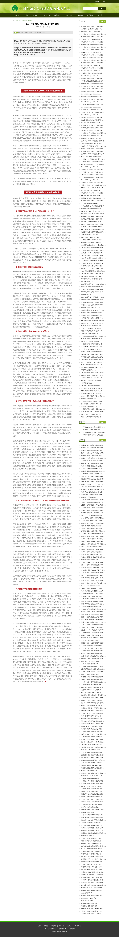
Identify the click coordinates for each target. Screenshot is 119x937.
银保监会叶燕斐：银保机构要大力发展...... (93, 611)
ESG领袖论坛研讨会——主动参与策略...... (93, 284)
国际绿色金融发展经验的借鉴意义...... (92, 843)
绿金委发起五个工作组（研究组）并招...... (93, 268)
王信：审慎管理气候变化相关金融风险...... (93, 578)
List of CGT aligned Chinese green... (91, 122)
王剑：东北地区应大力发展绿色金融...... (92, 721)
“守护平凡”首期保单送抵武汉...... (90, 333)
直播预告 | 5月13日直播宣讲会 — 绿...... (92, 39)
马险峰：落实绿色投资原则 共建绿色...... (93, 552)
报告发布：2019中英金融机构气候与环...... (93, 630)
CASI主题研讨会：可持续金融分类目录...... (93, 206)
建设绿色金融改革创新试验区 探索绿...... (93, 760)
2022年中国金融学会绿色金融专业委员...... (93, 255)
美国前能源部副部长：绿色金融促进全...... (93, 651)
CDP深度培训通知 (86, 383)
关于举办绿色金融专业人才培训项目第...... (93, 177)
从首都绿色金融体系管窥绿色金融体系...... (93, 773)
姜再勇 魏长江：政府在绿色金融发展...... (93, 726)
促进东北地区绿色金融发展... (89, 770)
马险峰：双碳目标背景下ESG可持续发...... (93, 539)
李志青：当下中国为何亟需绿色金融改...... (93, 682)
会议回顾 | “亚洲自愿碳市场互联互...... (92, 138)
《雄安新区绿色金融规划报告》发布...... (92, 789)
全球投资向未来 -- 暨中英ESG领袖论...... (93, 240)
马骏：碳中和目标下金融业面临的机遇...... (93, 601)
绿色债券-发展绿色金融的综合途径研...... (93, 388)
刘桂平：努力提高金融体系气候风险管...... (93, 505)
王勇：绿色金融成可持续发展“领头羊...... (93, 684)
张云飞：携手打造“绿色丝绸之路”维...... (92, 848)
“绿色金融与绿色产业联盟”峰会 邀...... (92, 417)
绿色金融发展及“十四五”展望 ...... (91, 559)
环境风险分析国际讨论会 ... (89, 370)
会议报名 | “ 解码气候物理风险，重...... (92, 221)
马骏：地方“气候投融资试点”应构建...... (92, 492)
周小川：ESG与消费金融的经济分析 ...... (93, 515)
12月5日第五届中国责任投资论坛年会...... (93, 359)
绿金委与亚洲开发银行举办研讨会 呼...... (93, 312)
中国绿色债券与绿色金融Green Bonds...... (93, 401)
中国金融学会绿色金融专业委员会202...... (93, 96)
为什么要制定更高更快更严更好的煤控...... (93, 809)
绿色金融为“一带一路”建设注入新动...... (92, 776)
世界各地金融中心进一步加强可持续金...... (93, 266)
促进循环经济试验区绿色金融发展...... (92, 690)
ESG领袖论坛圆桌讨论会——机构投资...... (93, 245)
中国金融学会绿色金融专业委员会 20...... (93, 409)
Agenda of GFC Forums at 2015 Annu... (92, 414)
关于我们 (101, 15)
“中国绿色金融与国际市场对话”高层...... (92, 391)
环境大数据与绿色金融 (87, 812)
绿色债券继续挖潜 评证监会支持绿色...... (93, 869)
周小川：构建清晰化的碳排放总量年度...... (93, 575)
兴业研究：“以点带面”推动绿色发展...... (92, 872)
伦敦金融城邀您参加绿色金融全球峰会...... (93, 302)
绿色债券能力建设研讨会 (88, 398)
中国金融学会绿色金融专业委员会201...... (95, 432)
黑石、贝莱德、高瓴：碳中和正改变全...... (93, 583)
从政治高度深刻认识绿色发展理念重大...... (93, 851)
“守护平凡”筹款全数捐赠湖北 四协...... (92, 325)
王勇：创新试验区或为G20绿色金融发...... (93, 815)
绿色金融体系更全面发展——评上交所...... (93, 695)
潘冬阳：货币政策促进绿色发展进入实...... (93, 679)
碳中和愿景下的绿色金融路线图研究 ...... (93, 526)
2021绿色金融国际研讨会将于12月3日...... (93, 273)
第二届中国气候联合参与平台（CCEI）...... (93, 146)
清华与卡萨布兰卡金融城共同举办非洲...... (93, 352)
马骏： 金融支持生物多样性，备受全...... (93, 520)
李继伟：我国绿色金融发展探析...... (91, 674)
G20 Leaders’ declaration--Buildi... (90, 661)
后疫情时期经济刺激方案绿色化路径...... (92, 315)
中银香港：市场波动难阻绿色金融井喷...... (93, 880)
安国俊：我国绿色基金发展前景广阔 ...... (93, 796)
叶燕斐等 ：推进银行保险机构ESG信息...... (93, 489)
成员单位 (90, 15)
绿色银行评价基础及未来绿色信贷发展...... (93, 677)
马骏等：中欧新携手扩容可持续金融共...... (93, 458)
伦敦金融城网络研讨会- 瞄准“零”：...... (92, 310)
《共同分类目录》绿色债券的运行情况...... (93, 89)
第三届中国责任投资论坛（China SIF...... (92, 406)
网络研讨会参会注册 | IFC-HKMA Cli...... (93, 307)
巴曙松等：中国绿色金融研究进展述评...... (93, 687)
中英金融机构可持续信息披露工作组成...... (93, 250)
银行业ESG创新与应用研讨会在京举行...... (93, 232)
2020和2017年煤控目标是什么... (90, 807)
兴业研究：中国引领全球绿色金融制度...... (93, 755)
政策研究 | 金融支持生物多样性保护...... (92, 487)
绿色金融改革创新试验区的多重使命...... (92, 825)
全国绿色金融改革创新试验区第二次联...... (93, 336)
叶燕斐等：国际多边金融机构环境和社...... (93, 658)
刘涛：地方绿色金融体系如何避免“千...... (93, 710)
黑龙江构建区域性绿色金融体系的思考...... (93, 817)
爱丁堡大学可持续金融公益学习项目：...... (93, 219)
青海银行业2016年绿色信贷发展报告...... (92, 861)
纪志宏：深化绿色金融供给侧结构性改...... (93, 653)
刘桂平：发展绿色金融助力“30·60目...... (92, 588)
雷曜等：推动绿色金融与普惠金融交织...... (93, 510)
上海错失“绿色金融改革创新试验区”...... (92, 822)
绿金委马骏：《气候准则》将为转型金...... (93, 447)
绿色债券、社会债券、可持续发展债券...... (93, 820)
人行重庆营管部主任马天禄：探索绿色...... (93, 632)
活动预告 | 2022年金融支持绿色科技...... (92, 253)
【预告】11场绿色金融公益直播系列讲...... (93, 318)
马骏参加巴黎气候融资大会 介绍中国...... (93, 729)
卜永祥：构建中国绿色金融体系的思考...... (93, 799)
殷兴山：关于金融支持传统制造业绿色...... (93, 742)
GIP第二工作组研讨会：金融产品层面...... (93, 187)
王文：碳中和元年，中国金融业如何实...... (93, 567)
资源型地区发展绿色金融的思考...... (91, 778)
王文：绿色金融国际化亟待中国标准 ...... (93, 752)
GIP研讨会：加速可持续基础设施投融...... (93, 211)
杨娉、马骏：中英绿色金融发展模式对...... (93, 734)
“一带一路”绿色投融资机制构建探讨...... (92, 744)
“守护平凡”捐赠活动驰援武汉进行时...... (92, 338)
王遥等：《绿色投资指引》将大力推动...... (93, 671)
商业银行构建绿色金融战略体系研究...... (92, 890)
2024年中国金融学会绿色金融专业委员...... (93, 174)
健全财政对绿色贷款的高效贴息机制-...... (93, 895)
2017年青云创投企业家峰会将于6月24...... (93, 375)
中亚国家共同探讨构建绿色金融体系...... (92, 344)
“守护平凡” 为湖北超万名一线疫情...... (92, 328)
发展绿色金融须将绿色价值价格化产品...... (93, 828)
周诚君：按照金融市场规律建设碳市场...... (93, 549)
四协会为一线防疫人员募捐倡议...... (91, 341)
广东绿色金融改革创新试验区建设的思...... (93, 783)
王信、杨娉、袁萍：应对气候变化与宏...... (93, 619)
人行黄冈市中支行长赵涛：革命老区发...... (93, 731)
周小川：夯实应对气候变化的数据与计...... (93, 565)
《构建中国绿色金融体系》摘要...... (91, 911)
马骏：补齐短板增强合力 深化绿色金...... (93, 466)
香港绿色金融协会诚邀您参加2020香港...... (93, 305)
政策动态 (57, 15)
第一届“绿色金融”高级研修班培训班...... (92, 404)
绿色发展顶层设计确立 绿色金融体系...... (93, 867)
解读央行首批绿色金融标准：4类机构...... (93, 531)
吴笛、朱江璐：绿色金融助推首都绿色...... (93, 656)
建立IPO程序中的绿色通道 (89, 898)
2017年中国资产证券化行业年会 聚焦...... (93, 396)
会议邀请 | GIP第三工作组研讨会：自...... (93, 159)
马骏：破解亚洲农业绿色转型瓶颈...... (92, 445)
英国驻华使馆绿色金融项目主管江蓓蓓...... (93, 643)
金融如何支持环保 (86, 893)
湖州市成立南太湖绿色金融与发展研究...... (93, 354)
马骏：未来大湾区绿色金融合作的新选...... (93, 523)
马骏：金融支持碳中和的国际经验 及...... (93, 557)
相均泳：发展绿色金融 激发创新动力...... (93, 786)
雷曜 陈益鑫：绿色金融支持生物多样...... (93, 494)
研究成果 (47, 15)
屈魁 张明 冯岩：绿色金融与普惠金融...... (93, 669)
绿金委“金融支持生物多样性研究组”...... (92, 120)
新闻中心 (18, 15)
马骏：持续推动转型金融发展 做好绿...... (93, 471)
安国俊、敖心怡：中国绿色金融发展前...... (93, 713)
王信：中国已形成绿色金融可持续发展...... (93, 617)
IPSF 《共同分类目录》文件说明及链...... (93, 518)
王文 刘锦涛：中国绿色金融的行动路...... (93, 473)
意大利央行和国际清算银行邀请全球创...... (93, 289)
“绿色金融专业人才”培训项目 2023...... (92, 234)
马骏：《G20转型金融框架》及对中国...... (93, 484)
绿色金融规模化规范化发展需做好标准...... (93, 768)
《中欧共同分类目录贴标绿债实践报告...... (93, 460)
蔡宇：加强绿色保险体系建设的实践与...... (93, 723)
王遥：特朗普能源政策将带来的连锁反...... (93, 882)
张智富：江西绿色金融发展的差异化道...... (93, 739)
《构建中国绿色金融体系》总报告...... (92, 913)
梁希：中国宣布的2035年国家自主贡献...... (93, 453)
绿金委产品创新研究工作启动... (92, 429)
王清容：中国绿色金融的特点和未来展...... (93, 625)
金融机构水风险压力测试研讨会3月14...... (93, 393)
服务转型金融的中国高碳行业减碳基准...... (93, 450)
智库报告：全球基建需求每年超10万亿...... (93, 830)
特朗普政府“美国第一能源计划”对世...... (92, 887)
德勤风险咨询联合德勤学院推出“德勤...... (93, 299)
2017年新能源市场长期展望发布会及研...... (93, 372)
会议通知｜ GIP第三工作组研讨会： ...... (93, 52)
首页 (27, 15)
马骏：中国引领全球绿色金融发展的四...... (93, 635)
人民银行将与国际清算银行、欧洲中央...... (93, 260)
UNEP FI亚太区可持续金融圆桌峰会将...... (93, 286)
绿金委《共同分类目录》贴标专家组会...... (93, 148)
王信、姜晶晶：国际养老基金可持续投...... (93, 572)
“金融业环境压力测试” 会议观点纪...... (94, 435)
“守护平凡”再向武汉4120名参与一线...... (92, 331)
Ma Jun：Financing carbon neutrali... (91, 585)
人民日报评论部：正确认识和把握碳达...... (93, 507)
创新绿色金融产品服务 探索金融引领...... (93, 765)
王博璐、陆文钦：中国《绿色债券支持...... (93, 562)
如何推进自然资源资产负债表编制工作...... (93, 747)
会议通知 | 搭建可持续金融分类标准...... (92, 73)
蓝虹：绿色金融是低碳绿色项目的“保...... (93, 570)
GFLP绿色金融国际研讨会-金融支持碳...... (93, 271)
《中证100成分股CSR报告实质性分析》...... (93, 804)
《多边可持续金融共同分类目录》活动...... (93, 104)
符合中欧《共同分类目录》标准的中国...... (93, 26)
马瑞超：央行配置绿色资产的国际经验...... (93, 627)
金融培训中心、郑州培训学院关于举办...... (93, 49)
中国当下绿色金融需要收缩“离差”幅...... (92, 705)
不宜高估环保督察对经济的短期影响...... (92, 736)
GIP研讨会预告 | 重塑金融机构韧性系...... (93, 81)
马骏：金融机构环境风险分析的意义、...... (93, 606)
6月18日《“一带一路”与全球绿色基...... (92, 380)
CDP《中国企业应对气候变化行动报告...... (93, 362)
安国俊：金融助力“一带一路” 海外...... (92, 864)
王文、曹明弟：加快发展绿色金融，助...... (93, 648)
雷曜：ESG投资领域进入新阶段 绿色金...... (93, 604)
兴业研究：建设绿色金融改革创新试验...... (93, 833)
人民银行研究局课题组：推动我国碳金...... (93, 593)
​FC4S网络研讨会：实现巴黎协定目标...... (93, 279)
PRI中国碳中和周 (86, 294)
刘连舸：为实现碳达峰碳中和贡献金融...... (93, 544)
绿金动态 (36, 15)
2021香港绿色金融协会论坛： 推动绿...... (93, 276)
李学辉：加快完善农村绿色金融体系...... (92, 700)
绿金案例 (79, 15)
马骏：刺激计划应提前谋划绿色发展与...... (93, 614)
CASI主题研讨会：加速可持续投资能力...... (93, 214)
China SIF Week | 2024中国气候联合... (92, 156)
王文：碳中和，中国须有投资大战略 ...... (93, 554)
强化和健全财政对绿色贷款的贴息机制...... (93, 908)
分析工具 (68, 15)
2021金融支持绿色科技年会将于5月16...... (93, 292)
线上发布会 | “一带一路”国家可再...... (92, 323)
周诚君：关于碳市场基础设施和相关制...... (93, 541)
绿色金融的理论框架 (87, 900)
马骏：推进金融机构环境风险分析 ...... (92, 716)
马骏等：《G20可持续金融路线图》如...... (93, 502)
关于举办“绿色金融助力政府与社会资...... (93, 367)
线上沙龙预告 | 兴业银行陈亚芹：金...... (92, 297)
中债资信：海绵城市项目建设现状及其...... (93, 781)
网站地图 (97, 1)
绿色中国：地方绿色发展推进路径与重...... (93, 856)
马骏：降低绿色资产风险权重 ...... (91, 664)
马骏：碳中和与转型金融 (88, 497)
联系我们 (104, 1)
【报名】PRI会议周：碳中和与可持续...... (93, 263)
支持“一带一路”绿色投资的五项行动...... (92, 346)
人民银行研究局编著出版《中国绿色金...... (93, 609)
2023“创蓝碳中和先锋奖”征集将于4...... (92, 237)
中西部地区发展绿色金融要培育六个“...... (93, 718)
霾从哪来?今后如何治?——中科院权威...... (93, 874)
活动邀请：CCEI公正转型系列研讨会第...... (93, 154)
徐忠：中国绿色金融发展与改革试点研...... (93, 692)
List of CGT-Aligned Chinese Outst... (91, 65)
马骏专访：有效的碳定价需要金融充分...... (93, 533)
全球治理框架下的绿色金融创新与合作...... (93, 83)
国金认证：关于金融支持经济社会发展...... (93, 463)
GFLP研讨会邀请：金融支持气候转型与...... (93, 258)
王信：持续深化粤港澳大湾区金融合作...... (93, 500)
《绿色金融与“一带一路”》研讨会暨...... (92, 378)
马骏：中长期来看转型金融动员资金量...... (93, 476)
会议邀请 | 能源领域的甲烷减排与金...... (92, 29)
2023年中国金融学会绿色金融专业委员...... (93, 224)
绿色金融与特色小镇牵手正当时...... (91, 749)
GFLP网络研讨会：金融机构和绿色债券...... (93, 320)
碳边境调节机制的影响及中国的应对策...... (93, 479)
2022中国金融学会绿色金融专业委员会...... (93, 247)
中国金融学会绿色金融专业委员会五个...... (93, 242)
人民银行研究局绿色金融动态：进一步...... (93, 666)
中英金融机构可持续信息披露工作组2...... (93, 128)
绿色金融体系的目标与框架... (89, 906)
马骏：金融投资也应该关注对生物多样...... (93, 536)
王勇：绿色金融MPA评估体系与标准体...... (93, 697)
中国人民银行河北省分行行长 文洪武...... (93, 455)
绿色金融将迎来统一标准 (88, 835)
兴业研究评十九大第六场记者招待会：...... (93, 762)
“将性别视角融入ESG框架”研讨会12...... (92, 143)
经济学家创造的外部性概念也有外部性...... (93, 859)
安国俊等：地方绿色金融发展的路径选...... (93, 794)
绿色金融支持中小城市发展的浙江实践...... (93, 757)
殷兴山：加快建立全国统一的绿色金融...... (93, 703)
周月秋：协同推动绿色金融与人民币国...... (93, 791)
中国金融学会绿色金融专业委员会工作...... (93, 44)
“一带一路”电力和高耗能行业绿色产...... (92, 365)
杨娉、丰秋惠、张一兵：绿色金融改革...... (93, 481)
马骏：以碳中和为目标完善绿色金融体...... (93, 591)
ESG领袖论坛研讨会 (87, 281)
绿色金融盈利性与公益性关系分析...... (92, 854)
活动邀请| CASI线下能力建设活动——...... (93, 198)
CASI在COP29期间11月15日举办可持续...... (93, 164)
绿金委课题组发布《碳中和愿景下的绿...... (93, 513)
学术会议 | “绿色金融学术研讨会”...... (92, 172)
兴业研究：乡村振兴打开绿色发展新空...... (93, 708)
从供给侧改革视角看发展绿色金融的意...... (93, 846)
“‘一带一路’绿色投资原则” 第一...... (91, 349)
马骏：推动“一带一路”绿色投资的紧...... (92, 645)
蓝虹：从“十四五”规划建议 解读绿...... (92, 596)
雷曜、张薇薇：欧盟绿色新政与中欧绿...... (93, 622)
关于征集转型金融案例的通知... (90, 203)
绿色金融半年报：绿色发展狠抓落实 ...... (93, 877)
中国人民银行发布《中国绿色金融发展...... (93, 638)
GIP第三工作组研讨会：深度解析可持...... (93, 195)
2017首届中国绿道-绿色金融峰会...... (91, 385)
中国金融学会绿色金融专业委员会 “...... (92, 208)
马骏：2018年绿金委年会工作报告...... (94, 427)
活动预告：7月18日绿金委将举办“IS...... (92, 227)
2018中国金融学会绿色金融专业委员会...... (93, 357)
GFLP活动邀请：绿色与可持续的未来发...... (93, 229)
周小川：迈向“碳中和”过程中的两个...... (92, 546)
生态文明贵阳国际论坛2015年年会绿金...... (93, 411)
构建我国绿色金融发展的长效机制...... (92, 841)
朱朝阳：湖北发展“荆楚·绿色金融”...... (92, 838)
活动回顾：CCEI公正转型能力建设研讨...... (93, 141)
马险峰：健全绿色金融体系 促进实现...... (93, 528)
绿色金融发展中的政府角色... (89, 903)
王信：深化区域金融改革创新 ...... (91, 640)
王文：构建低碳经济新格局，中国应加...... (93, 598)
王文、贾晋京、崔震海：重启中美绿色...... (93, 580)
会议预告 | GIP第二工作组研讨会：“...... (92, 31)
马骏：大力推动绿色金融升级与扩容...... (92, 468)
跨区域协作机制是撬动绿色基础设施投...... (93, 885)
